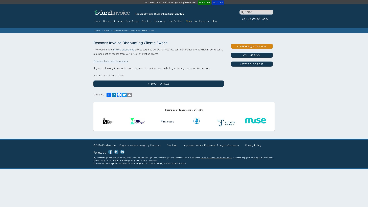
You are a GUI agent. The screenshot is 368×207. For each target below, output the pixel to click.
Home (97, 30)
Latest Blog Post (251, 64)
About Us (146, 21)
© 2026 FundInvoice (104, 145)
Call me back (251, 55)
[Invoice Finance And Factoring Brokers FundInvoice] (112, 13)
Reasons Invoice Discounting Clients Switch (133, 30)
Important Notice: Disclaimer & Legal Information (211, 145)
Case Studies (132, 21)
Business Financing (113, 21)
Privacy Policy (253, 145)
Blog (214, 21)
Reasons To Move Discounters (110, 61)
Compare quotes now (252, 46)
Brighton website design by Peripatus (140, 145)
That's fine (204, 2)
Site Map (172, 145)
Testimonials (160, 21)
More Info (218, 2)
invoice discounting (123, 49)
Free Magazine (202, 21)
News (189, 21)
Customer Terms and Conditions (216, 157)
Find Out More (176, 21)
